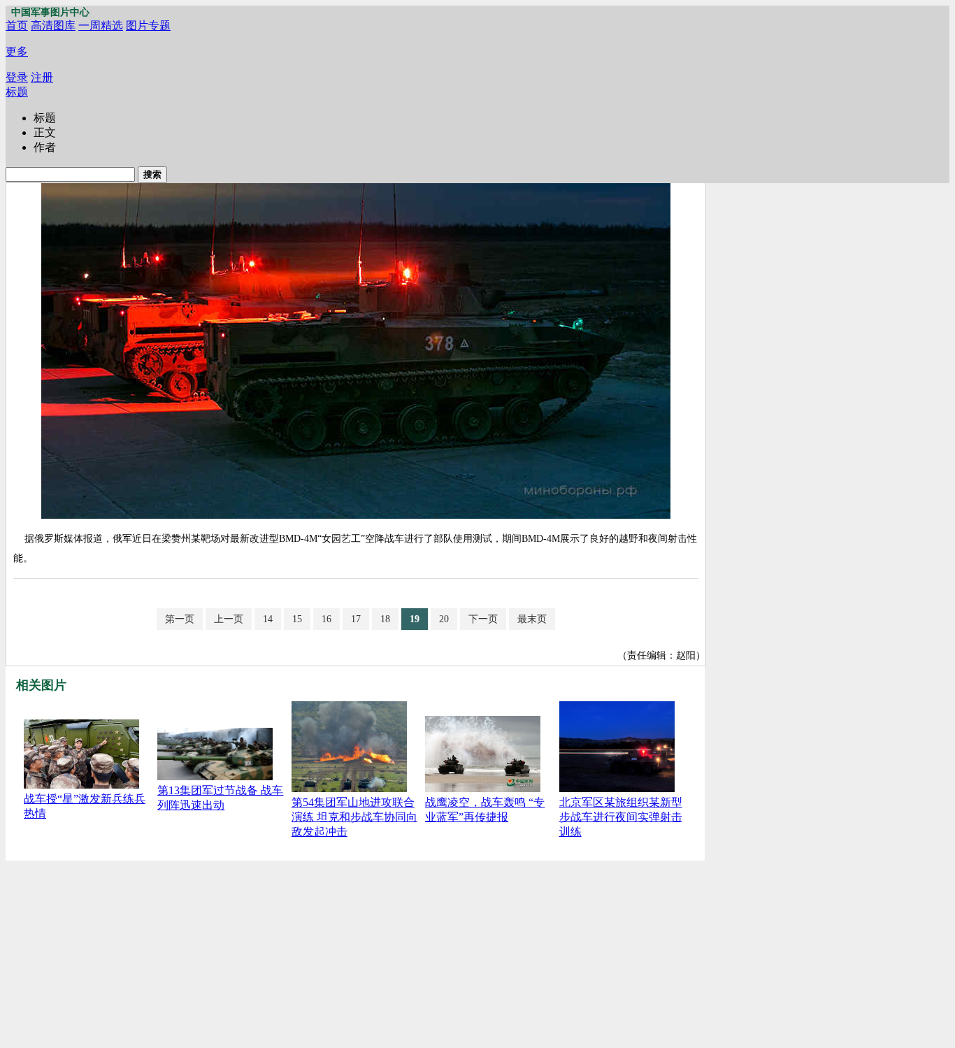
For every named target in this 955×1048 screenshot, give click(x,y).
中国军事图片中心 (50, 12)
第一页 (179, 619)
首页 (17, 25)
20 (444, 619)
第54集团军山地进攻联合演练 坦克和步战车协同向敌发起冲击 (354, 817)
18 (385, 619)
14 (268, 619)
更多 (17, 51)
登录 (17, 77)
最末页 (532, 619)
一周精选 (100, 25)
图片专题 (148, 25)
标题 (17, 92)
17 (356, 619)
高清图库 (53, 25)
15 (297, 619)
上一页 (228, 619)
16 (326, 619)
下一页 (483, 619)
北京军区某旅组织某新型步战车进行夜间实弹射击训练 (620, 817)
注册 (42, 77)
